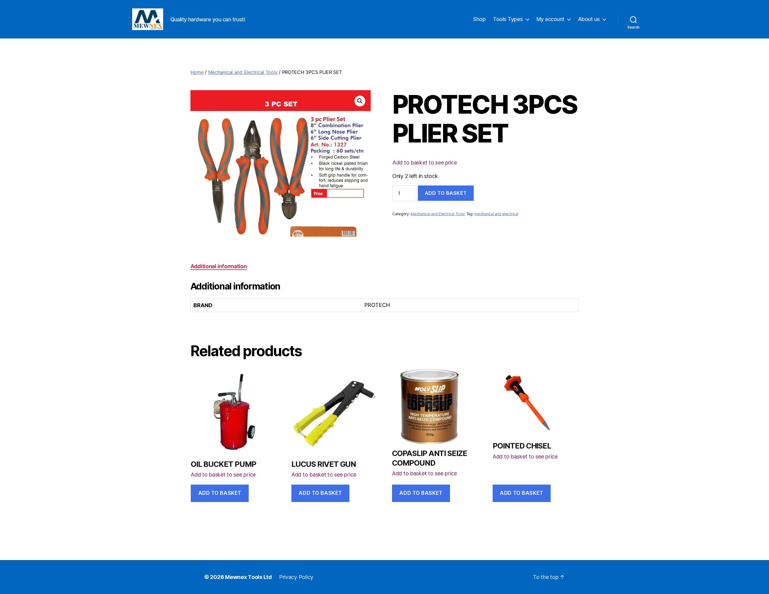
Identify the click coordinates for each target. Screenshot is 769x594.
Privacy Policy (296, 577)
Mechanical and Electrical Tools (243, 72)
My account (550, 19)
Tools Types (508, 19)
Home (197, 72)
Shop (479, 19)
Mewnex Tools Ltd (248, 577)
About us (589, 19)
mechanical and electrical (496, 214)
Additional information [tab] (218, 266)
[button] (359, 101)
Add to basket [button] (220, 493)
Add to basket (446, 193)
